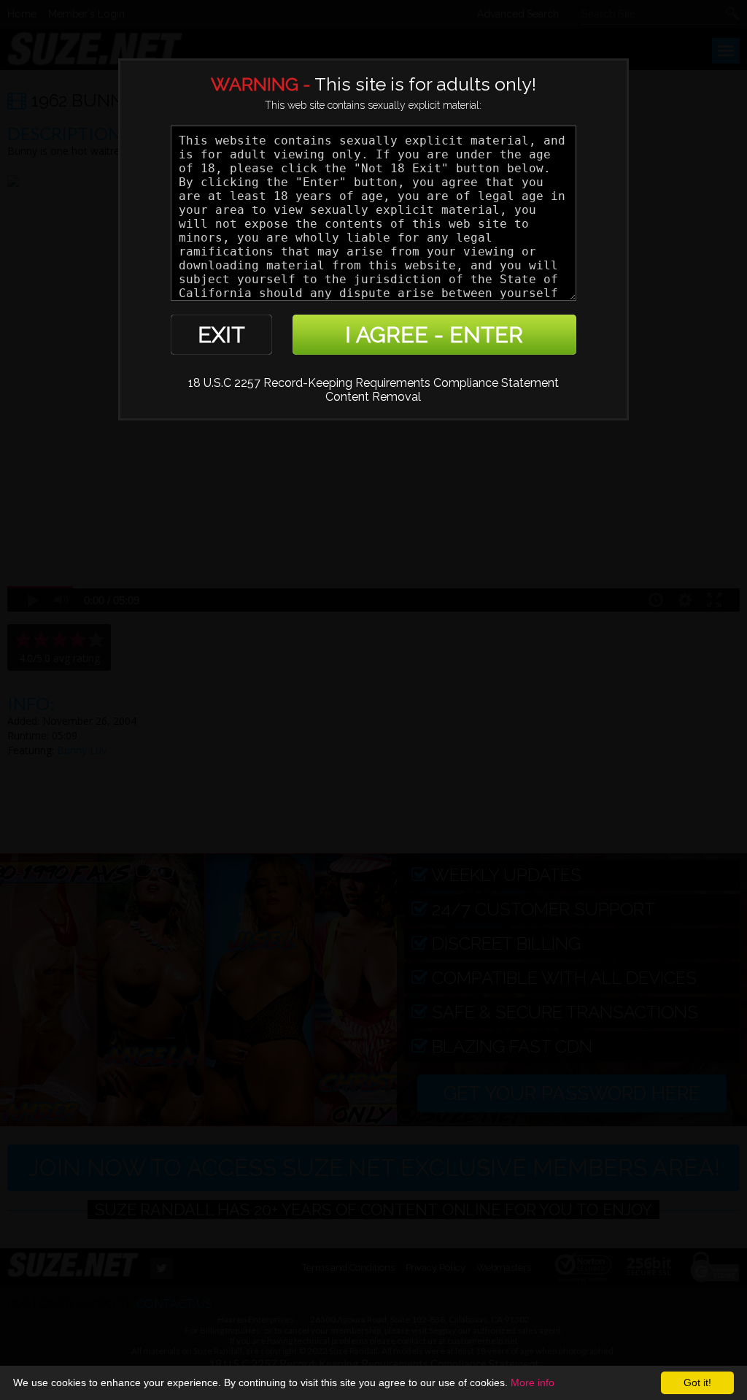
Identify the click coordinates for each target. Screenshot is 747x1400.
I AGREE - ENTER (434, 334)
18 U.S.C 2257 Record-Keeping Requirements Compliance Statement (373, 383)
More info (532, 1382)
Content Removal (373, 397)
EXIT (221, 334)
